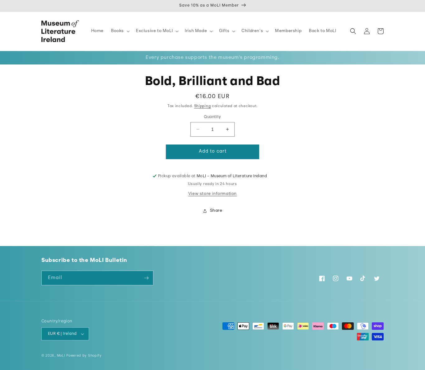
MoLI (61, 356)
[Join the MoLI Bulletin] (146, 278)
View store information (212, 194)
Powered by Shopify (84, 356)
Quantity (212, 117)
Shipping (202, 106)
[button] (119, 31)
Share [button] (216, 210)
